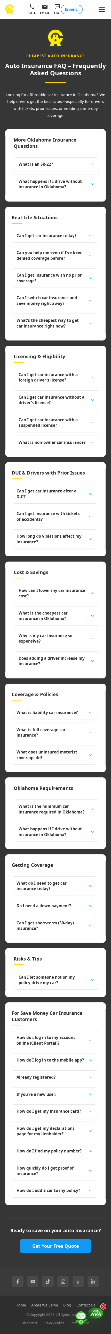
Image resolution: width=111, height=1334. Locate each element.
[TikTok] (48, 1281)
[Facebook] (17, 1281)
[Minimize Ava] (103, 1306)
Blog (67, 1305)
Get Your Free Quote (55, 1246)
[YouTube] (32, 1281)
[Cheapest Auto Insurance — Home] (9, 9)
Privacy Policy (54, 1323)
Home (20, 1305)
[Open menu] (102, 9)
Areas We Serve (44, 1305)
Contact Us (86, 1305)
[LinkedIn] (93, 1281)
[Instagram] (63, 1281)
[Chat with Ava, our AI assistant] (89, 1317)
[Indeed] (78, 1281)
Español (71, 9)
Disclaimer (29, 1323)
